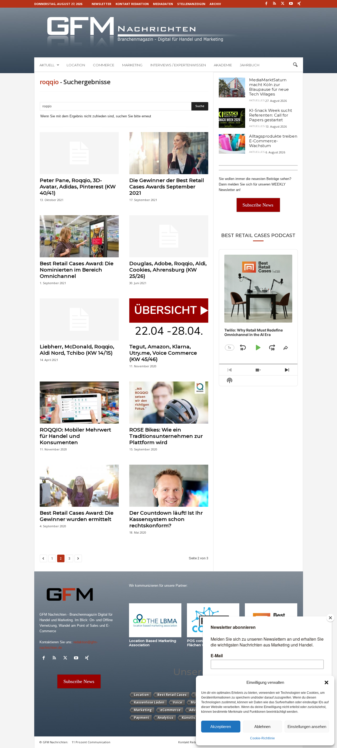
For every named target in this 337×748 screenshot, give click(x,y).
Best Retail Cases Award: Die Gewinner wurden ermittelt (76, 516)
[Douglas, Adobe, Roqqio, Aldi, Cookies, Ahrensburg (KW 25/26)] (168, 236)
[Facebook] (266, 4)
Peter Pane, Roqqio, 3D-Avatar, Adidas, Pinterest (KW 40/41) (78, 186)
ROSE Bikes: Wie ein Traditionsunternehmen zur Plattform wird (166, 436)
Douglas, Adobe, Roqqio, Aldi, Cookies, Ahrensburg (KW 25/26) (168, 269)
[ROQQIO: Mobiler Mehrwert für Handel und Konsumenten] (79, 402)
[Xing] (299, 4)
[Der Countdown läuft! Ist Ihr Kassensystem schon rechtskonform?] (168, 486)
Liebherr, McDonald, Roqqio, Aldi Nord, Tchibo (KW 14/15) (77, 350)
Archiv (215, 4)
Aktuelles (257, 100)
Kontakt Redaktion (132, 4)
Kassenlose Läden (149, 702)
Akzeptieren (220, 726)
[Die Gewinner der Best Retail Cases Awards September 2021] (168, 153)
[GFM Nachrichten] (168, 32)
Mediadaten (163, 4)
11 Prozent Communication (91, 742)
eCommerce (170, 710)
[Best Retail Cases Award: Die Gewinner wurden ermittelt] (79, 486)
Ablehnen (262, 726)
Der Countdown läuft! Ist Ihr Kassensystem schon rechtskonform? (166, 519)
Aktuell (46, 65)
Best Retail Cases (172, 694)
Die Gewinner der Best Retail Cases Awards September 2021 (166, 186)
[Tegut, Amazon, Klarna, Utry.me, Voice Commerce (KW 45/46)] (168, 319)
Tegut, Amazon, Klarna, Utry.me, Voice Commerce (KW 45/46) (163, 353)
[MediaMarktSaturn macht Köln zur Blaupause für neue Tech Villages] (232, 87)
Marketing (132, 65)
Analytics (165, 717)
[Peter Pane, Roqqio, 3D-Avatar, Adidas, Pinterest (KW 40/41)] (79, 153)
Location (76, 65)
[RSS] (274, 4)
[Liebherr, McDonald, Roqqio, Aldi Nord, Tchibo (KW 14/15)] (79, 319)
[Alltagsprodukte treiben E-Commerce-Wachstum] (232, 144)
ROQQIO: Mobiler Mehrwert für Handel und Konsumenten (75, 436)
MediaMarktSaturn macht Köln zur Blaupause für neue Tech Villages (269, 87)
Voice (177, 702)
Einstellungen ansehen (307, 726)
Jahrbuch (249, 65)
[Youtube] (291, 4)
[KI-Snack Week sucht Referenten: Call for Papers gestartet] (232, 118)
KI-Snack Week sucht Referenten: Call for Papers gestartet (270, 115)
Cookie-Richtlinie (262, 738)
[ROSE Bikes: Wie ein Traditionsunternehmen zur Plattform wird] (168, 402)
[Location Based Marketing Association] (155, 620)
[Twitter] (283, 4)
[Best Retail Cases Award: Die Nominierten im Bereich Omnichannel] (79, 236)
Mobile (196, 702)
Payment (141, 717)
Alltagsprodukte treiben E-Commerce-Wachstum (273, 141)
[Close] (330, 618)
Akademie (223, 65)
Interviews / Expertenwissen (178, 65)
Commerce (103, 65)
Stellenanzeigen (191, 4)
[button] (326, 682)
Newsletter (101, 4)
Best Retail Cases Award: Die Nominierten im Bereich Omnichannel (76, 269)
